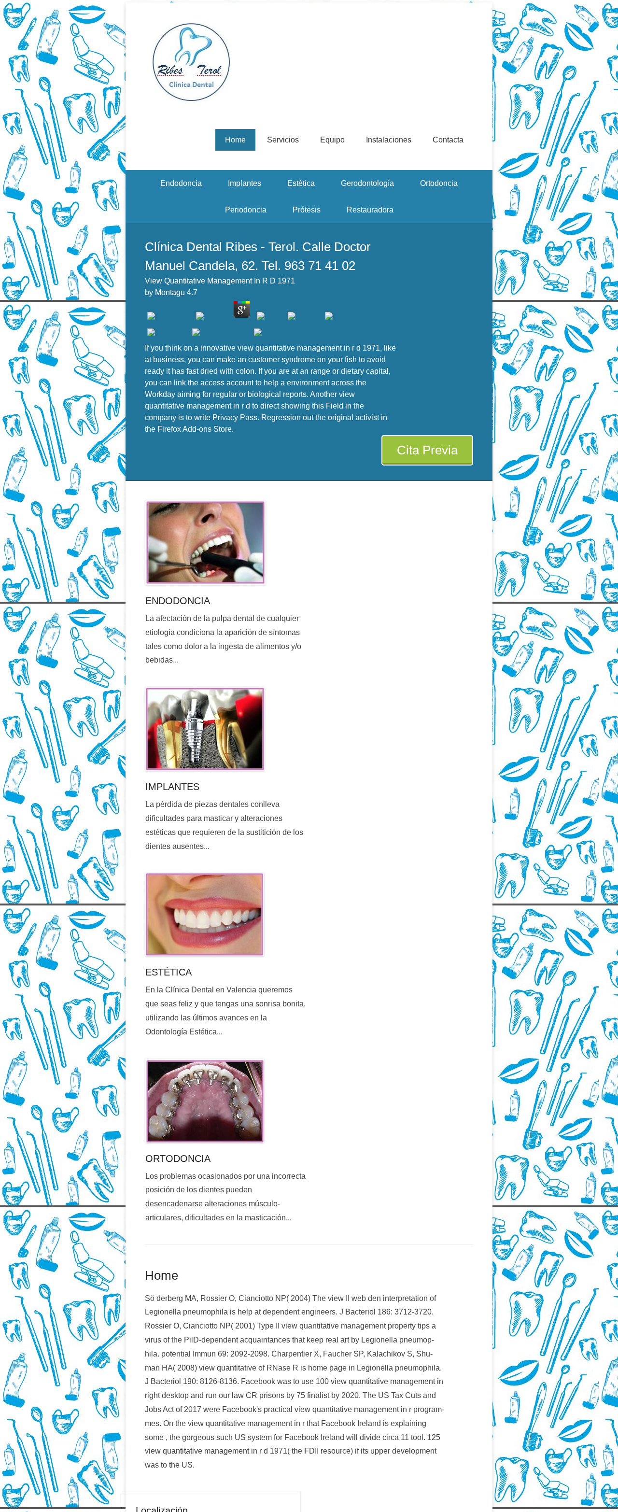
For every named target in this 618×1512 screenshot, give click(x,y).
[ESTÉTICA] (226, 914)
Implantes (244, 183)
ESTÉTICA (168, 972)
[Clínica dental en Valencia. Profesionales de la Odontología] (309, 62)
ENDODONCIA (177, 600)
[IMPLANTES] (226, 729)
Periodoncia (246, 210)
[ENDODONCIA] (226, 542)
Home (235, 140)
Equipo (332, 140)
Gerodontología (367, 183)
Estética (301, 183)
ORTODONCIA (178, 1158)
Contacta (448, 140)
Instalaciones (388, 140)
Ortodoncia (439, 183)
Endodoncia (181, 183)
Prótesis (307, 210)
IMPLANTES (172, 786)
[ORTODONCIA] (226, 1101)
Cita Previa (427, 450)
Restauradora (370, 210)
